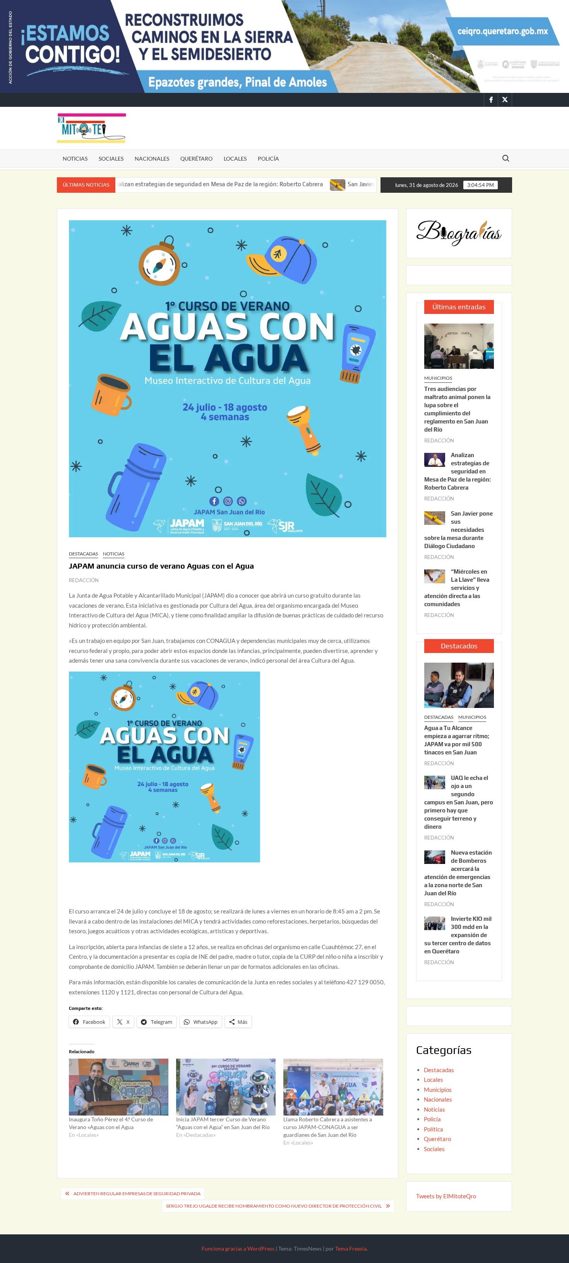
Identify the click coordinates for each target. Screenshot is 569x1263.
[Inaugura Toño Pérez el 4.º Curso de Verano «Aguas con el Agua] (118, 1087)
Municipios (438, 378)
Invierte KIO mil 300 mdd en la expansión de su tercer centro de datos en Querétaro (458, 935)
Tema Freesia (351, 1248)
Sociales (111, 158)
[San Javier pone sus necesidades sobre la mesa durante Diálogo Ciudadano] (294, 183)
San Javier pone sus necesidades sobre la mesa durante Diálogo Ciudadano (458, 529)
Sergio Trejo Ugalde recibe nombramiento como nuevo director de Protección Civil (274, 1206)
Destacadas (83, 554)
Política (433, 1129)
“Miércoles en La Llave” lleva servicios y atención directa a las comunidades (456, 587)
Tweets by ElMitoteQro (446, 1196)
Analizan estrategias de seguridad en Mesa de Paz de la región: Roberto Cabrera (173, 184)
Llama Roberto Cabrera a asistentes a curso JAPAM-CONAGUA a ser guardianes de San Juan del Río (327, 1127)
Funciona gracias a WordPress (238, 1248)
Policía (268, 158)
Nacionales (152, 158)
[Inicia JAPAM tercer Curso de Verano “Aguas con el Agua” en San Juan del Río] (226, 1087)
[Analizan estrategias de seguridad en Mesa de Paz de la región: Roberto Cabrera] (434, 459)
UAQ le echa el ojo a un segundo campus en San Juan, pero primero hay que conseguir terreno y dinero (458, 802)
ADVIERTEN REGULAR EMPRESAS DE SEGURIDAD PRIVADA (137, 1193)
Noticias (75, 158)
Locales (235, 158)
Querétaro (196, 158)
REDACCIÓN (84, 580)
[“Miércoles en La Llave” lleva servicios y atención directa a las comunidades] (434, 575)
